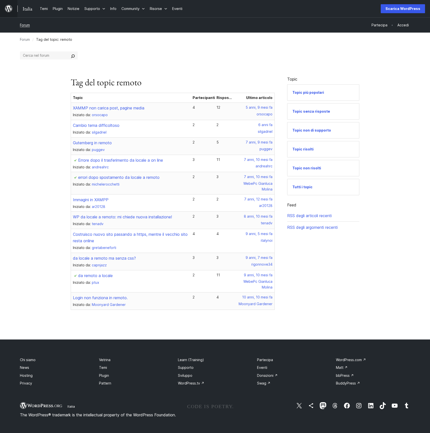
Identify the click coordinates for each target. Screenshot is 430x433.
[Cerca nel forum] (73, 55)
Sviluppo (185, 375)
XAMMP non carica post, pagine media (108, 107)
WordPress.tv (191, 383)
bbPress (345, 375)
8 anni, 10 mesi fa (258, 216)
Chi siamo (28, 360)
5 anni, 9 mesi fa (259, 107)
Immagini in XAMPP (90, 199)
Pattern (105, 383)
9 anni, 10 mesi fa (258, 275)
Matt (342, 367)
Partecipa (265, 360)
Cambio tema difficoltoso (96, 125)
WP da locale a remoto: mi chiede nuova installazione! (122, 216)
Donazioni (267, 375)
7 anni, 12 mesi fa (258, 199)
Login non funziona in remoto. (100, 297)
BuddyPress (348, 383)
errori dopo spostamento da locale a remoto (119, 177)
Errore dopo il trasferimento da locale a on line (120, 160)
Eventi (262, 367)
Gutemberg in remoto (92, 142)
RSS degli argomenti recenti (312, 227)
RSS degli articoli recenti (309, 215)
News (24, 367)
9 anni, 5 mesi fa (259, 234)
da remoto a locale (95, 275)
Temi (103, 367)
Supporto (186, 367)
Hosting (26, 375)
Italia (71, 406)
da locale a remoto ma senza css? (104, 258)
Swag (263, 383)
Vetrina (104, 360)
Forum (25, 25)
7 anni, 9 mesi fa (259, 142)
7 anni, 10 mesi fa (258, 159)
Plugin (104, 375)
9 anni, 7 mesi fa (259, 257)
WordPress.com (351, 360)
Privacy (26, 383)
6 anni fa (265, 125)
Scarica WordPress (402, 8)
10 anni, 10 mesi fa (257, 297)
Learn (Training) (191, 360)
